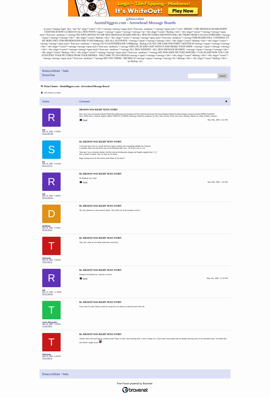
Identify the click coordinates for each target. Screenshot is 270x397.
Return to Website (51, 70)
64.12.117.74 (47, 166)
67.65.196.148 (47, 134)
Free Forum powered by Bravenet (135, 383)
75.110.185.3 (47, 326)
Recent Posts (48, 74)
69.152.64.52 (47, 230)
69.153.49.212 (47, 198)
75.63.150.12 (47, 262)
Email (85, 120)
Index (66, 70)
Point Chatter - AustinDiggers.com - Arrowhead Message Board (76, 86)
